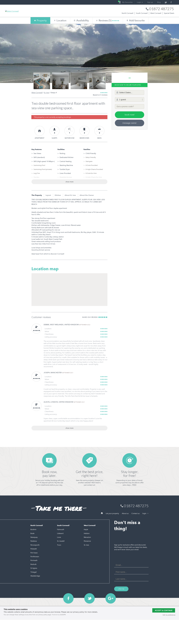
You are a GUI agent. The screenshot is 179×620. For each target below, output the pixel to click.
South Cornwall (142, 13)
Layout (48, 195)
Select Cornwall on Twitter (89, 598)
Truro (59, 545)
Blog (159, 2)
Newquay (34, 537)
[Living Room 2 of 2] (60, 81)
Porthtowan (34, 557)
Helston (87, 533)
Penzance (87, 541)
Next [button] (107, 82)
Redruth (33, 564)
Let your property (112, 513)
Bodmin (33, 529)
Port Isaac (34, 553)
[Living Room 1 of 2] (41, 81)
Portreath (33, 560)
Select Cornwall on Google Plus (110, 598)
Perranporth (34, 545)
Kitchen (58, 195)
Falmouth (60, 529)
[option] (42, 81)
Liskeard (60, 533)
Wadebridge (35, 576)
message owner (129, 123)
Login (139, 2)
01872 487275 (161, 9)
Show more (69, 182)
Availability (81, 20)
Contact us (135, 513)
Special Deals (169, 13)
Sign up (150, 2)
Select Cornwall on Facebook (68, 598)
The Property (36, 195)
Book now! (129, 114)
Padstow (33, 541)
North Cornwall (127, 13)
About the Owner (87, 195)
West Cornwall (155, 13)
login (144, 513)
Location (61, 20)
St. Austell (60, 541)
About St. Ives (70, 195)
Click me (121, 589)
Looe (59, 537)
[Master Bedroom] (79, 81)
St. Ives (46, 93)
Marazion (87, 537)
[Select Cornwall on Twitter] (165, 2)
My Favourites (126, 2)
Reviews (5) (105, 20)
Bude (32, 533)
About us (125, 513)
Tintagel (33, 572)
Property (42, 20)
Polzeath (33, 549)
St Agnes (33, 568)
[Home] (102, 513)
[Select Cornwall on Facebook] (171, 2)
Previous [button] (31, 82)
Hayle (86, 529)
